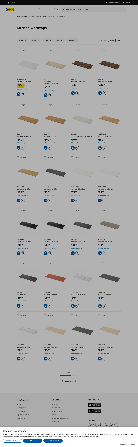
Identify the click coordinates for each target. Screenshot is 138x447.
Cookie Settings (11, 440)
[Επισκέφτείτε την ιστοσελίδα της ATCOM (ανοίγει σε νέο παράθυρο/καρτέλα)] (127, 445)
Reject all (33, 440)
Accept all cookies (53, 440)
